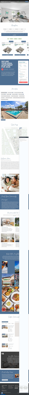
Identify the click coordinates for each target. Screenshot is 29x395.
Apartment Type (21, 73)
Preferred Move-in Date (21, 76)
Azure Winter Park (11, 343)
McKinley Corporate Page (11, 385)
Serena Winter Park (11, 325)
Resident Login (16, 385)
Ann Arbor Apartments (10, 387)
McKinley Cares (16, 387)
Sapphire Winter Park (6, 1)
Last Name (25, 65)
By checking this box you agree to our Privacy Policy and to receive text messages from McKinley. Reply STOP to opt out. (23, 80)
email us (3, 389)
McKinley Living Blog (17, 386)
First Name (20, 65)
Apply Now (26, 1)
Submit (23, 82)
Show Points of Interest (17, 321)
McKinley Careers (10, 386)
